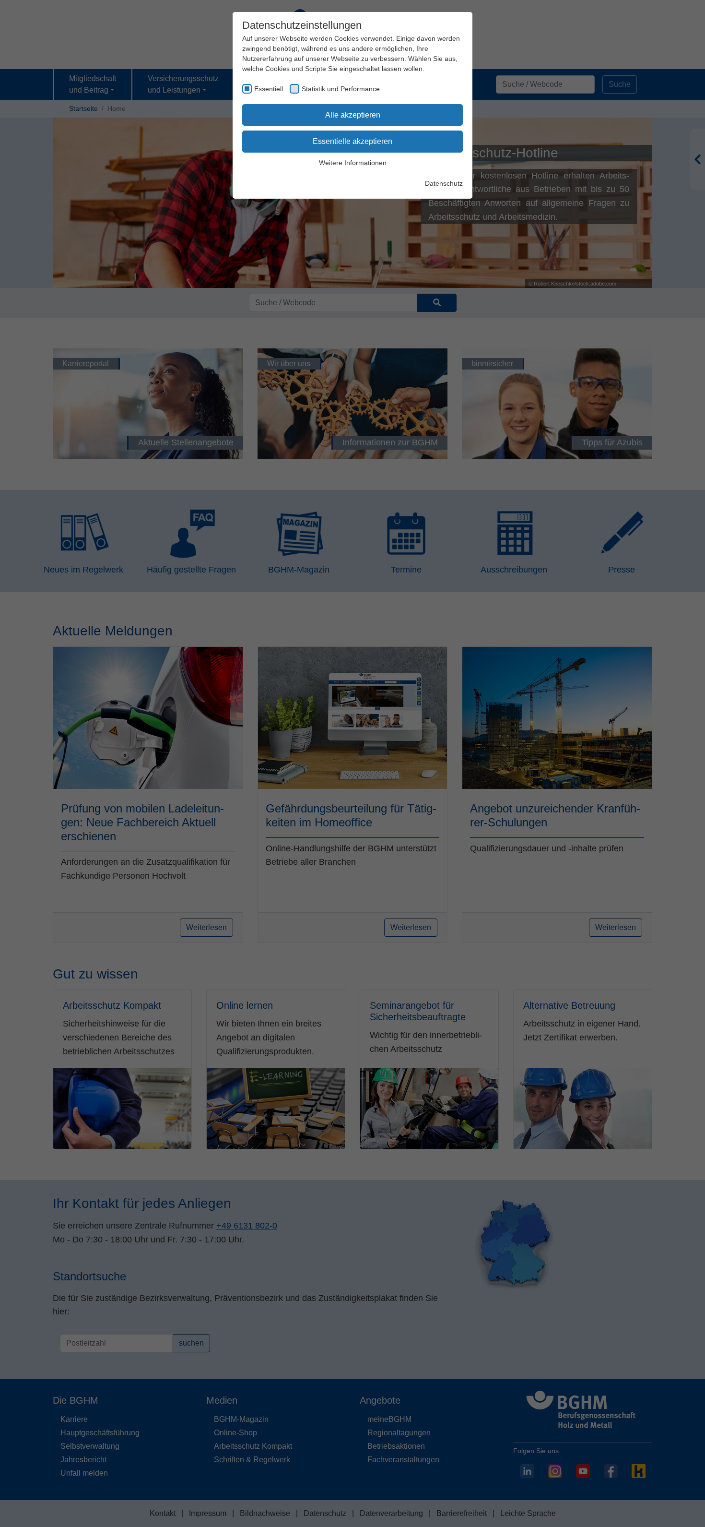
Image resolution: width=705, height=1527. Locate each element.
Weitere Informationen (353, 163)
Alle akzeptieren (352, 115)
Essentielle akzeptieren (352, 141)
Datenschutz (444, 183)
